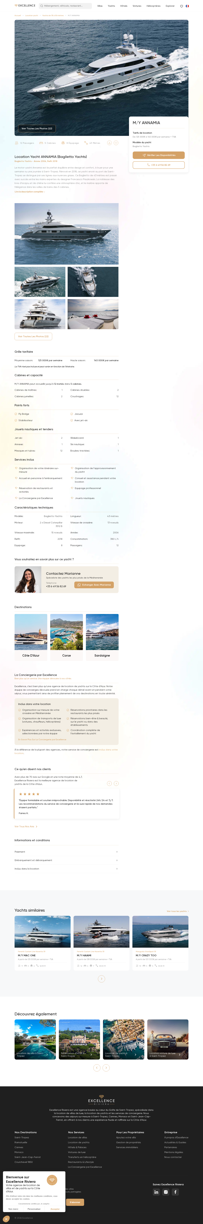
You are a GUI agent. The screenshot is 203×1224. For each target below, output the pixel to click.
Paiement (20, 851)
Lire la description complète (29, 191)
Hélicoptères (153, 6)
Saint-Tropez (22, 1137)
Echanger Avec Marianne (96, 584)
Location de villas (77, 1137)
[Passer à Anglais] (187, 6)
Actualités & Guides (175, 1142)
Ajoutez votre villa (126, 1137)
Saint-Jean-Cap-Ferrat (28, 1157)
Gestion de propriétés (128, 1142)
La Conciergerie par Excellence (85, 1167)
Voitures (137, 6)
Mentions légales (173, 1152)
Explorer (170, 6)
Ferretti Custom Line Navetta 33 (31, 951)
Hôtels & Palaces (77, 1147)
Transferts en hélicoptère (82, 1157)
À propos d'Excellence (176, 1137)
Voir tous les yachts (177, 911)
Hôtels (123, 6)
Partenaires (170, 1147)
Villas (100, 6)
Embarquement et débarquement (33, 860)
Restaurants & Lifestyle (81, 1162)
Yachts (111, 6)
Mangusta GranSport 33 (146, 951)
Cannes (19, 1147)
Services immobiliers (127, 1147)
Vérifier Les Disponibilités (161, 155)
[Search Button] (41, 6)
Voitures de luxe (77, 1152)
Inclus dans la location (27, 868)
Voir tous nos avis (24, 826)
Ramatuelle (21, 1142)
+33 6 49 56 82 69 (56, 586)
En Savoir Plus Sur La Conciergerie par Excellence (42, 739)
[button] (109, 783)
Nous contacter (173, 1157)
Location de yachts (78, 1142)
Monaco (19, 1152)
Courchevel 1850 (24, 1162)
